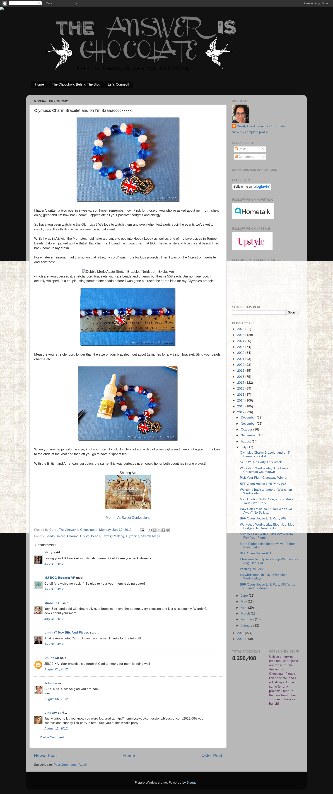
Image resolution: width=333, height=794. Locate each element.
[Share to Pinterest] (167, 530)
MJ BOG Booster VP (59, 577)
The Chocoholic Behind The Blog (76, 84)
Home (39, 84)
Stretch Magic (151, 536)
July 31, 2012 (54, 619)
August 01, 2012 (56, 669)
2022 (241, 352)
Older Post (211, 755)
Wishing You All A (252, 569)
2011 (241, 633)
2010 (241, 639)
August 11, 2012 (56, 728)
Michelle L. (52, 603)
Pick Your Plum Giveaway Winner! (264, 477)
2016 (241, 388)
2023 (241, 347)
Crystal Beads (90, 536)
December (249, 417)
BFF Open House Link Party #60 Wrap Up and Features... (267, 586)
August (246, 441)
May (244, 601)
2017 (241, 382)
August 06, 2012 (56, 699)
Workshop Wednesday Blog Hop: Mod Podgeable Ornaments (267, 526)
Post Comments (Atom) (70, 764)
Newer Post (45, 755)
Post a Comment (52, 737)
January (247, 625)
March (246, 613)
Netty (48, 552)
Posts (242, 149)
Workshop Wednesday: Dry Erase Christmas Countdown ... (264, 470)
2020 (241, 364)
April (244, 607)
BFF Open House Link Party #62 (263, 518)
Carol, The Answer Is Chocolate (261, 126)
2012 (241, 412)
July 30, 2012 (54, 564)
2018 (241, 376)
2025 (241, 335)
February (248, 619)
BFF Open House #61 (255, 553)
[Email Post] (142, 529)
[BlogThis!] (154, 530)
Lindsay (50, 712)
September (249, 435)
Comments (246, 156)
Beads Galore (55, 536)
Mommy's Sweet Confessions (128, 517)
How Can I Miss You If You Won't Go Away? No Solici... (266, 510)
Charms (72, 536)
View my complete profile (250, 132)
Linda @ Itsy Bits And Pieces (66, 632)
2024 (241, 341)
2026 (241, 329)
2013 (241, 406)
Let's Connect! (118, 84)
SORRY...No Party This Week (261, 462)
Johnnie (50, 683)
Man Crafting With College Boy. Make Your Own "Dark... (266, 501)
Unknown (51, 658)
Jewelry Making (113, 536)
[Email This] (150, 530)
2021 (241, 359)
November (249, 423)
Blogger (192, 782)
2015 (241, 394)
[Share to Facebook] (163, 530)
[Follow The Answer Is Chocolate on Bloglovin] (251, 189)
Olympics (132, 536)
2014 (241, 400)
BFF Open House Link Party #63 (263, 483)
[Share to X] (159, 530)
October (247, 429)
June (245, 595)
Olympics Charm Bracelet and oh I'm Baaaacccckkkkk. (266, 454)
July (244, 447)
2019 (241, 370)
